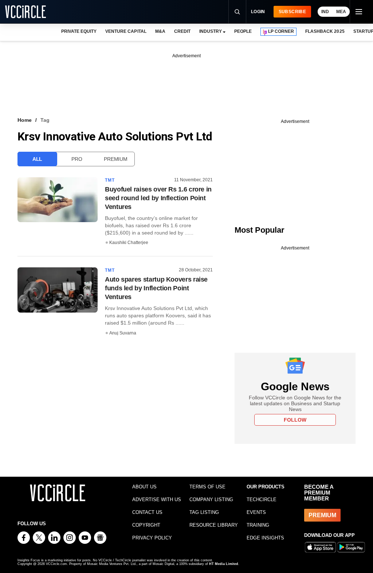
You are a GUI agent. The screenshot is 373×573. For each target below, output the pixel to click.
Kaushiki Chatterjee (128, 242)
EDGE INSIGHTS (265, 538)
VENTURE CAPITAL (125, 31)
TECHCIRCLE (261, 499)
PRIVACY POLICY (152, 538)
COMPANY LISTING (211, 499)
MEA (341, 11)
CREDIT (182, 31)
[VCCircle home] (25, 11)
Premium (115, 159)
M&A (160, 31)
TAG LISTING (204, 512)
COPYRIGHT (146, 525)
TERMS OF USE (207, 486)
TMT (110, 180)
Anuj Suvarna (122, 333)
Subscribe (292, 11)
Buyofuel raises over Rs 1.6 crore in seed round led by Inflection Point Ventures (158, 198)
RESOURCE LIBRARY (213, 525)
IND (325, 11)
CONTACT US (147, 512)
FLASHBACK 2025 (324, 31)
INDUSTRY (210, 31)
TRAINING (258, 525)
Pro (76, 159)
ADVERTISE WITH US (156, 499)
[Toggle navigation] (358, 11)
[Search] (237, 11)
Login (258, 11)
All (37, 159)
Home (24, 120)
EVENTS (256, 512)
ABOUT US (144, 486)
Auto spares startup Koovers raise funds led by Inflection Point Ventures (156, 288)
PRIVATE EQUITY (79, 31)
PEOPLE (243, 31)
